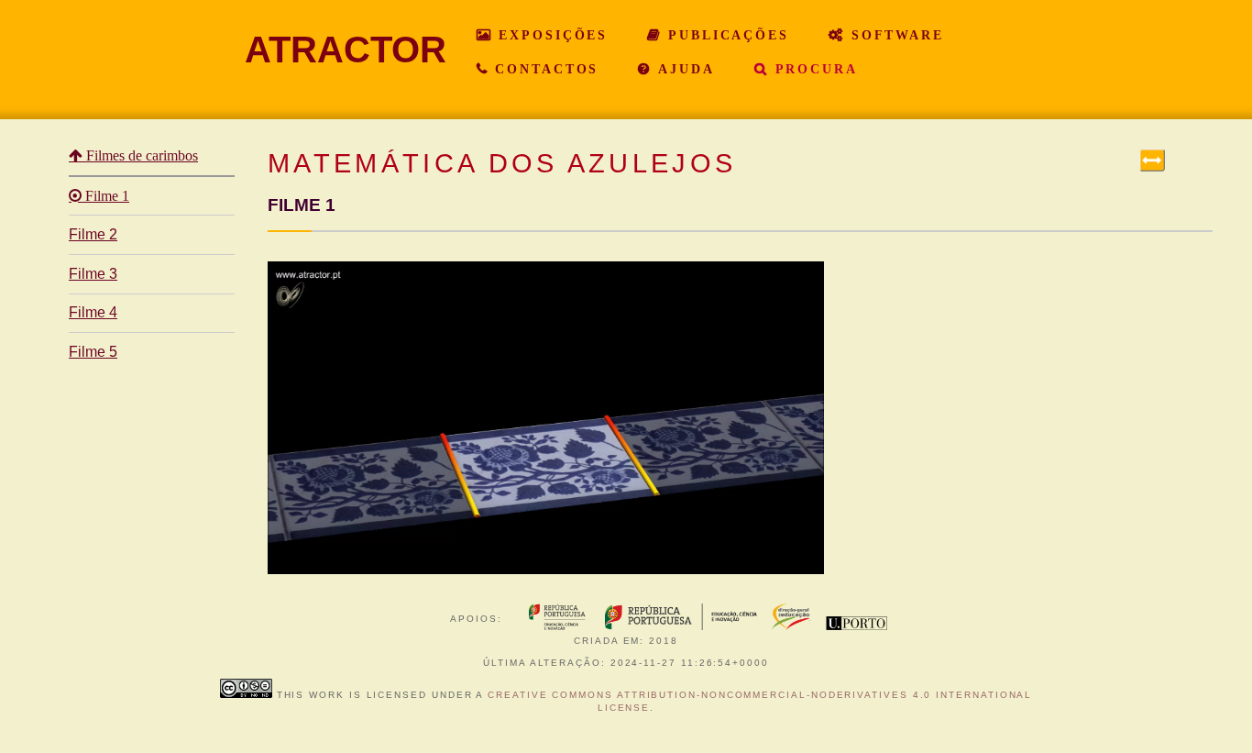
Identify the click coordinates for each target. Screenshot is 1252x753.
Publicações (725, 34)
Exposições (550, 34)
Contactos (544, 68)
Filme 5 (93, 352)
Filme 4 (93, 312)
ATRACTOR (345, 49)
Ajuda (683, 68)
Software (894, 34)
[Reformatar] (1152, 160)
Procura (813, 68)
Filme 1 (105, 196)
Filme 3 (93, 274)
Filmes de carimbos (140, 156)
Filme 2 (93, 234)
